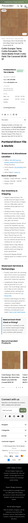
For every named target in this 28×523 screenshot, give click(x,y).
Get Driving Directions (9, 107)
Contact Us (17, 172)
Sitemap (14, 448)
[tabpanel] (11, 366)
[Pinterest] (16, 114)
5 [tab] (13, 387)
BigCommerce (15, 453)
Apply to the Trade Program (17, 312)
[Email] (5, 114)
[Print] (8, 114)
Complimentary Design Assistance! (14, 2)
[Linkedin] (13, 114)
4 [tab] (10, 387)
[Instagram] (14, 416)
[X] (11, 114)
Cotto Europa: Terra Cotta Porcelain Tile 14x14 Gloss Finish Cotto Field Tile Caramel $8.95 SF (11, 378)
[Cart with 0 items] (21, 6)
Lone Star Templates (14, 450)
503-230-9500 (11, 79)
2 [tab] (5, 387)
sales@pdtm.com (12, 82)
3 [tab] (8, 387)
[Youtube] (18, 416)
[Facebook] (2, 114)
